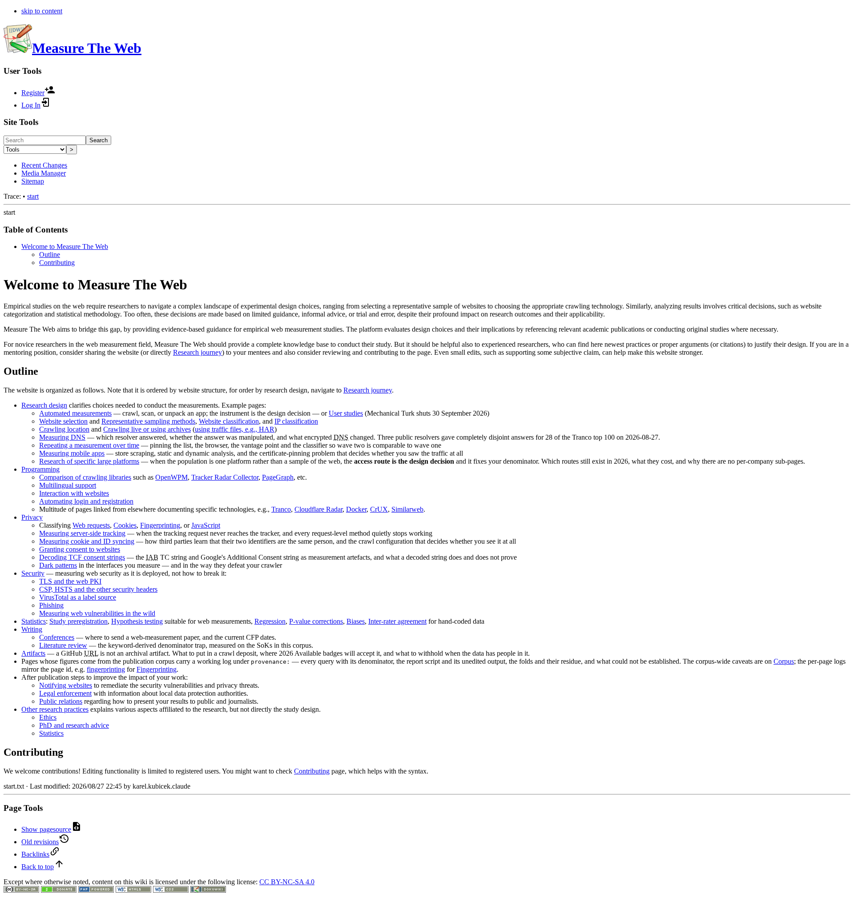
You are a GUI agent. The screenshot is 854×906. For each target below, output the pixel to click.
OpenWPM (171, 477)
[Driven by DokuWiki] (208, 890)
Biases (355, 621)
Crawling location (64, 429)
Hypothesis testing (137, 621)
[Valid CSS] (171, 890)
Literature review (63, 645)
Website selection (63, 421)
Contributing (57, 262)
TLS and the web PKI (70, 581)
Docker (356, 509)
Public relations (60, 701)
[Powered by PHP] (96, 890)
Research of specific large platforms (89, 461)
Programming (40, 469)
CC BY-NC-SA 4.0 (286, 882)
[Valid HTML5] (133, 890)
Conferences (56, 637)
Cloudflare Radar (318, 509)
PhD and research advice (74, 725)
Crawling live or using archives (147, 429)
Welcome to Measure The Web (64, 246)
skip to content (41, 11)
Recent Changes (44, 165)
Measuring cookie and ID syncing (86, 541)
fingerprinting (106, 669)
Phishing (51, 605)
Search (98, 140)
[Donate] (59, 890)
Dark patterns (58, 565)
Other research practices (55, 709)
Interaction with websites (74, 493)
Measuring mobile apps (72, 453)
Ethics (47, 717)
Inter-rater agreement (397, 621)
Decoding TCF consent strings (82, 557)
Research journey (197, 352)
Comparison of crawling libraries (85, 477)
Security (32, 573)
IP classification (296, 421)
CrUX (379, 509)
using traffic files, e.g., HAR (234, 429)
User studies (346, 413)
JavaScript (205, 525)
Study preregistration (78, 621)
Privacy (32, 517)
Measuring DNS (62, 437)
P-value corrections (316, 621)
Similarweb (407, 509)
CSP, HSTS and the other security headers (98, 589)
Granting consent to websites (79, 549)
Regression (270, 621)
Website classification (229, 421)
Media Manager (43, 173)
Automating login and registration (86, 501)
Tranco (281, 509)
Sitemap (32, 181)
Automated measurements (75, 413)
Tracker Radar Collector (224, 477)
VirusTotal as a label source (77, 597)
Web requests (91, 525)
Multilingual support (67, 485)
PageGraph (278, 477)
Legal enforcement (65, 693)
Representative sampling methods (148, 421)
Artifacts (33, 653)
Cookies (125, 525)
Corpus (783, 661)
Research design (44, 405)
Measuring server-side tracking (82, 533)
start (33, 196)
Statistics (33, 621)
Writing (31, 629)
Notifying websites (65, 685)
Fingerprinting (160, 525)
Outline (49, 254)
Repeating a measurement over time (89, 445)
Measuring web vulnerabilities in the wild (97, 613)
